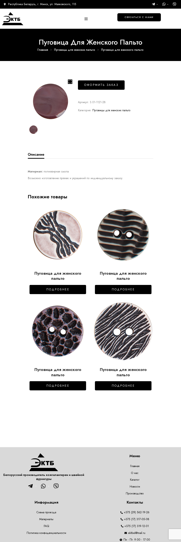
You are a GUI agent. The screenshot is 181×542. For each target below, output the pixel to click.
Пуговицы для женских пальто (74, 50)
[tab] (36, 155)
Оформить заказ (101, 85)
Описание (36, 154)
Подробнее (57, 289)
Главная (42, 50)
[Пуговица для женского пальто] (58, 235)
